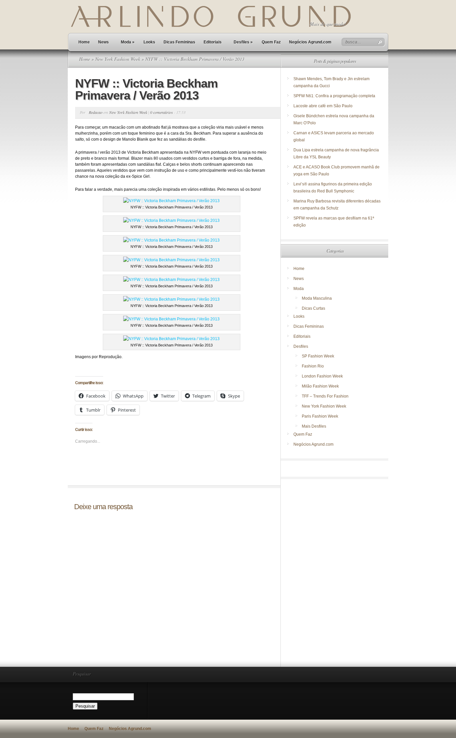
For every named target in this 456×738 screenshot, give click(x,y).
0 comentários (161, 112)
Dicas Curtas (313, 308)
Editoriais (213, 42)
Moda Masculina (317, 298)
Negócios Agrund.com (310, 42)
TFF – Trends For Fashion (325, 396)
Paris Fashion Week (320, 416)
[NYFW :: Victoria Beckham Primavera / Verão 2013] (171, 200)
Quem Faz (271, 42)
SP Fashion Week (318, 356)
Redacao (95, 112)
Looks (149, 42)
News (103, 42)
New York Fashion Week (117, 59)
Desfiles (243, 42)
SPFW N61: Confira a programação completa (334, 96)
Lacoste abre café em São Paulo (323, 106)
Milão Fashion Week (320, 386)
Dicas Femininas (179, 42)
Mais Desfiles (314, 426)
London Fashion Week (322, 376)
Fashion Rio (313, 366)
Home (84, 42)
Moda (128, 42)
